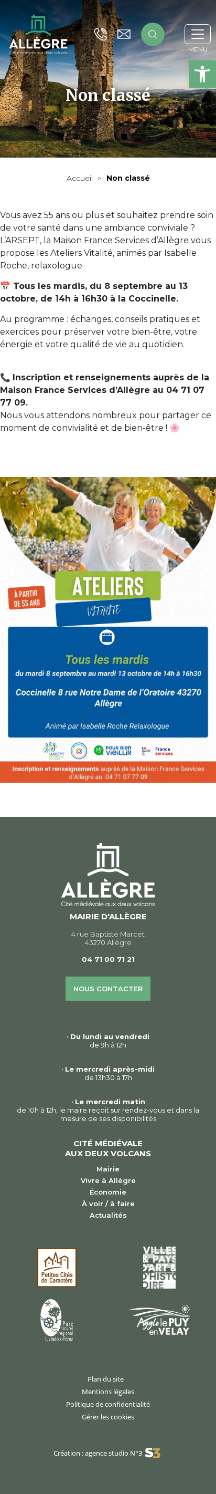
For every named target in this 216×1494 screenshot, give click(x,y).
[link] (202, 74)
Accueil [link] (80, 178)
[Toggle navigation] (198, 34)
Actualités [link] (108, 1215)
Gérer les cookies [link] (108, 1417)
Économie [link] (108, 1192)
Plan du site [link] (106, 1379)
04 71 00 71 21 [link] (108, 959)
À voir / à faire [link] (108, 1203)
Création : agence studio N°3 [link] (97, 1453)
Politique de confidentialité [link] (108, 1404)
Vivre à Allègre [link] (108, 1180)
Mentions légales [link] (108, 1391)
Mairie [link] (108, 1169)
